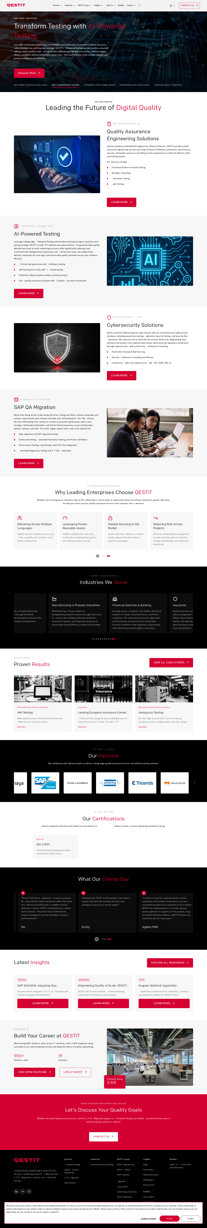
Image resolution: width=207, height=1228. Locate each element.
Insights (97, 5)
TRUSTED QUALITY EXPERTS (168, 85)
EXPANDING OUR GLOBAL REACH (99, 85)
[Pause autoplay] (98, 556)
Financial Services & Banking (102, 1165)
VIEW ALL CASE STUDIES (169, 663)
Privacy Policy (120, 1209)
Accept (169, 1218)
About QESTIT (122, 1187)
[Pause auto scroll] (97, 939)
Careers (130, 5)
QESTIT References (124, 1197)
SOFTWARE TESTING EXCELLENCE (30, 85)
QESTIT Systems (123, 1175)
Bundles (121, 5)
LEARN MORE (119, 202)
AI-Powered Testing (72, 1165)
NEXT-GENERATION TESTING (65, 85)
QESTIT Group (83, 5)
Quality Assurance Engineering (71, 1171)
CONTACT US (187, 6)
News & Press (148, 1185)
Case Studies (148, 1170)
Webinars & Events (150, 1175)
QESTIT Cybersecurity (125, 1165)
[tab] (103, 556)
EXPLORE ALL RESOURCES (168, 963)
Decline (191, 1218)
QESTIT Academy (124, 1170)
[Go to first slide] (194, 783)
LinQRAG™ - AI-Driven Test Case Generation (180, 1166)
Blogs (145, 1165)
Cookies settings (148, 1218)
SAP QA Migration (71, 1178)
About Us (109, 5)
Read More (21, 727)
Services (56, 5)
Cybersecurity (69, 1183)
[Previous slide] (12, 783)
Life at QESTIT (148, 1197)
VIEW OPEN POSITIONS (32, 1072)
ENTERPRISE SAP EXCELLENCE (135, 85)
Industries (68, 5)
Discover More (27, 70)
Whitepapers (148, 1180)
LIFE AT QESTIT (73, 1072)
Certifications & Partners (127, 1192)
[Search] (139, 5)
